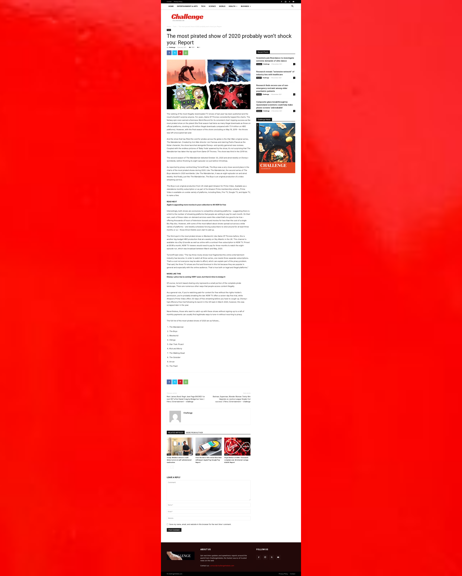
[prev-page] (168, 467)
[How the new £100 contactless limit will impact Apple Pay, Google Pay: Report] (209, 447)
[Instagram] (285, 1)
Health (232, 6)
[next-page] (172, 467)
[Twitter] (289, 1)
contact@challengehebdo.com (222, 565)
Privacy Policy (178, 2)
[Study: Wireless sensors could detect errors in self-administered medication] (180, 447)
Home (171, 6)
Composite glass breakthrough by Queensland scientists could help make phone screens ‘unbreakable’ (274, 105)
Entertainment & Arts (187, 6)
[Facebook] (281, 1)
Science (212, 6)
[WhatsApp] (185, 52)
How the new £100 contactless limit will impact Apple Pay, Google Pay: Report (209, 460)
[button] (292, 6)
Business (245, 6)
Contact (169, 2)
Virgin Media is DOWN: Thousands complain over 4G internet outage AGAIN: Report (236, 460)
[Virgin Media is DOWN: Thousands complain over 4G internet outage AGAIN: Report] (237, 447)
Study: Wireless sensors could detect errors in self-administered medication (179, 460)
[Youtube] (293, 1)
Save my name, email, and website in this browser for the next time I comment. (200, 524)
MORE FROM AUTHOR (194, 433)
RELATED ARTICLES (175, 433)
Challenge (172, 47)
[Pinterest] (180, 52)
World (222, 6)
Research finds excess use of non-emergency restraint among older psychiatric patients (272, 88)
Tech (203, 6)
